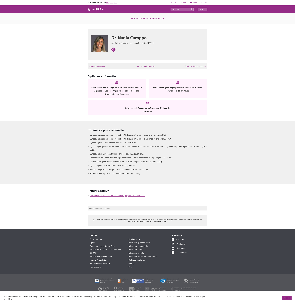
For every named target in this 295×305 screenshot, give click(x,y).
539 (184, 3)
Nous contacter (95, 267)
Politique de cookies (135, 249)
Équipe (92, 242)
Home (133, 18)
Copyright (132, 263)
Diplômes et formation (97, 66)
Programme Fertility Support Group (102, 246)
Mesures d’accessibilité (98, 260)
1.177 (205, 3)
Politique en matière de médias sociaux (142, 256)
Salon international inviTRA (100, 263)
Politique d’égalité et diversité (101, 256)
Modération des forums (136, 260)
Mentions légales (134, 239)
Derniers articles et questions (195, 66)
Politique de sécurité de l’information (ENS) (105, 249)
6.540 (195, 3)
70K (174, 3)
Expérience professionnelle (145, 66)
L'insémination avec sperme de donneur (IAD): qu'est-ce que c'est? (117, 195)
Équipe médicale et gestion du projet (150, 18)
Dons (130, 267)
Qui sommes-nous (96, 239)
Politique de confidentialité (138, 246)
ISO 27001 (93, 253)
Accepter (287, 298)
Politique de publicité (136, 253)
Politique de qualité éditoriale (139, 242)
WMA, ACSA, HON (111, 3)
